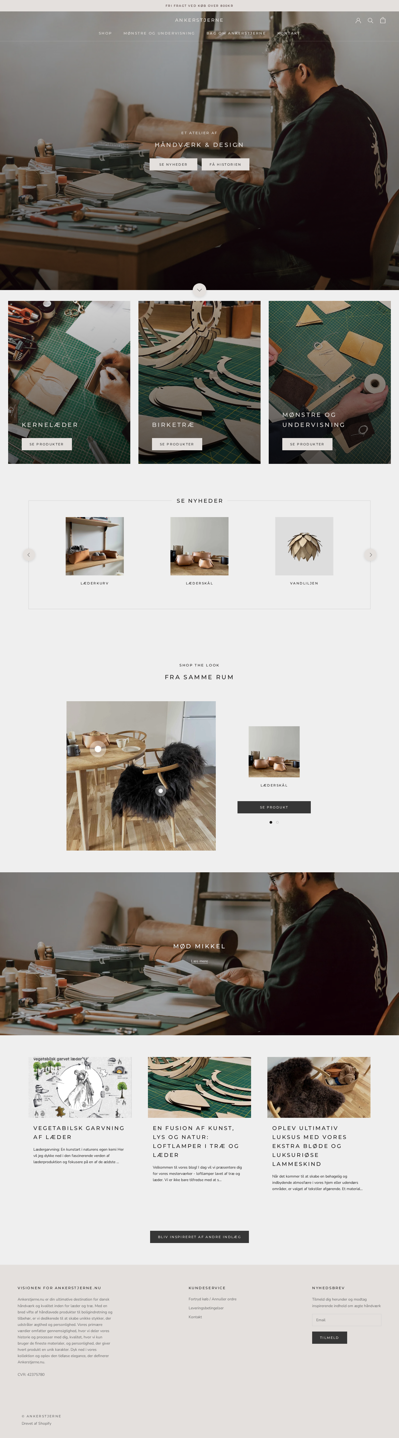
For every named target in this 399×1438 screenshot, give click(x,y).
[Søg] (370, 20)
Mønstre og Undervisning (159, 33)
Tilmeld (329, 1338)
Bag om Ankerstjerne (236, 33)
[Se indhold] (199, 290)
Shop (105, 33)
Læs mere (199, 961)
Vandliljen (304, 583)
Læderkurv (95, 583)
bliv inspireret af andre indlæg (199, 1237)
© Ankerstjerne (42, 1416)
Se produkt (274, 807)
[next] (370, 555)
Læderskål (199, 583)
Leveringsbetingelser (206, 1308)
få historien (226, 164)
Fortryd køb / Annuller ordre (212, 1299)
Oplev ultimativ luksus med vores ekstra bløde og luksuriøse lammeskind (309, 1146)
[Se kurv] (382, 20)
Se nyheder (173, 164)
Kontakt (288, 33)
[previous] (29, 555)
